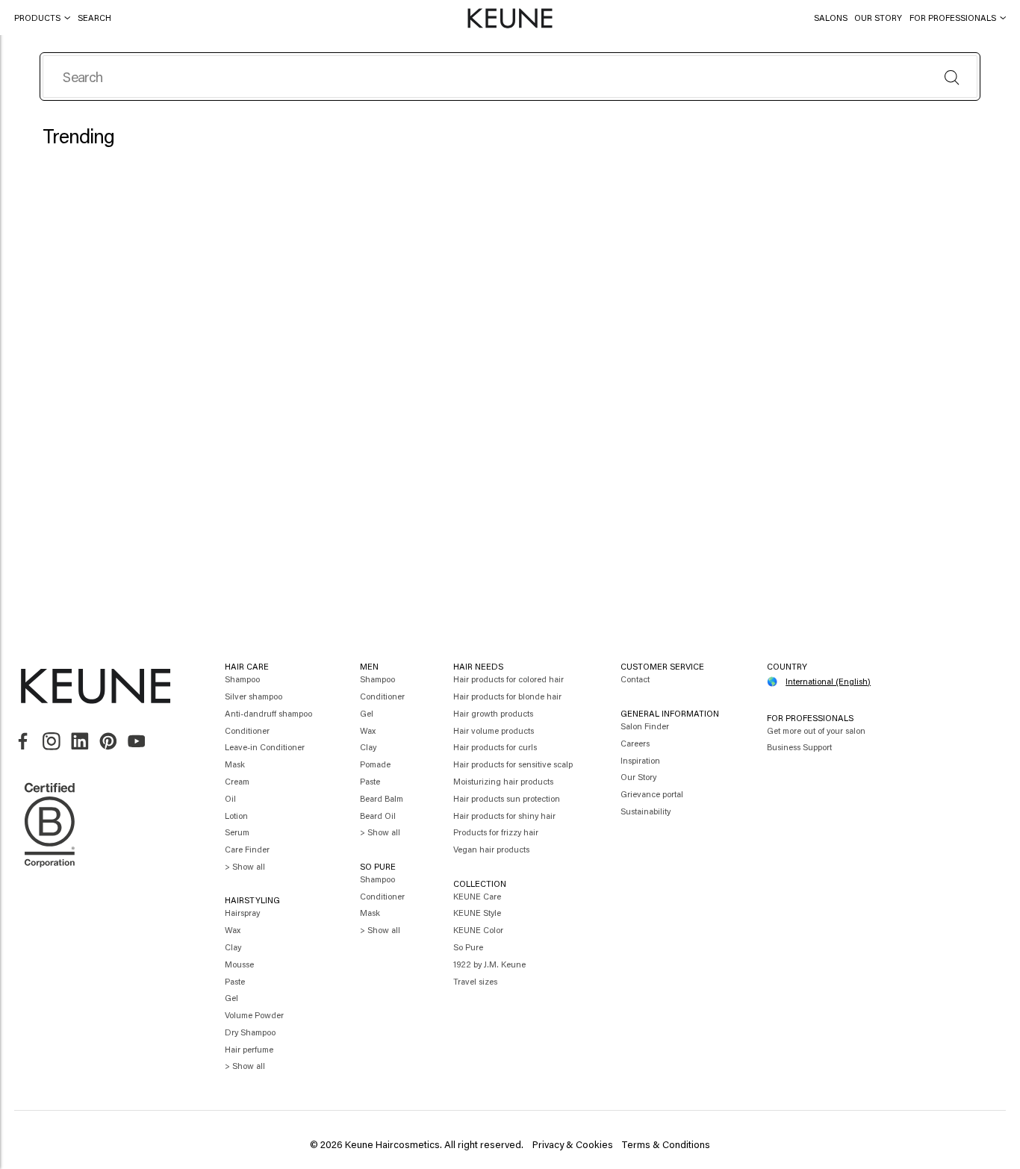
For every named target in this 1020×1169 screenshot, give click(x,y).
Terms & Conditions (665, 1144)
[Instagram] (51, 741)
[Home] (510, 18)
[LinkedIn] (80, 741)
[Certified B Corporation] (49, 872)
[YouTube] (137, 741)
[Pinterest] (108, 741)
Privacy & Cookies (572, 1144)
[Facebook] (23, 741)
